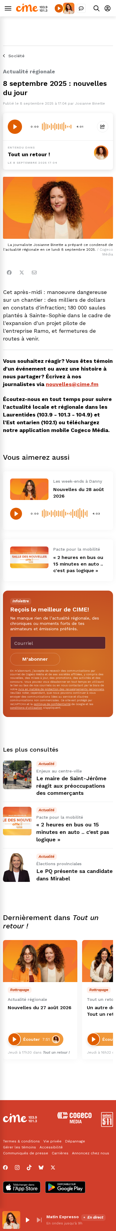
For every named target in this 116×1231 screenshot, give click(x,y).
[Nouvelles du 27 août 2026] (40, 961)
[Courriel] (34, 272)
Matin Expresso (62, 1216)
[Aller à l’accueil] (31, 10)
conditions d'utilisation (26, 707)
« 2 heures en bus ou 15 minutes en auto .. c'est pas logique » (78, 564)
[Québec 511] (107, 1125)
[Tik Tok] (29, 1167)
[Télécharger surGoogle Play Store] (65, 1187)
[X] (53, 1167)
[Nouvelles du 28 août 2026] (29, 489)
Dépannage (75, 1141)
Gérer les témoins (19, 1147)
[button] (27, 1220)
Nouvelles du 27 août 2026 (39, 1007)
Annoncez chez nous (90, 1153)
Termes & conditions (21, 1141)
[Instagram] (17, 1167)
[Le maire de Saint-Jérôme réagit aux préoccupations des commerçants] (17, 775)
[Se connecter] (107, 8)
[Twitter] (21, 272)
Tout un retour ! (29, 154)
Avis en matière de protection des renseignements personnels (61, 689)
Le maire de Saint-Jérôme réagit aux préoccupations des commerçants (71, 785)
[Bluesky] (41, 1167)
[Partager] (102, 126)
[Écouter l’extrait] (15, 127)
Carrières (60, 1153)
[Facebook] (9, 272)
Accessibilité (51, 1147)
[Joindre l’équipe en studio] (81, 8)
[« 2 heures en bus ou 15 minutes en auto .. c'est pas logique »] (29, 557)
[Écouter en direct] (59, 8)
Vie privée (52, 1141)
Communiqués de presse (25, 1153)
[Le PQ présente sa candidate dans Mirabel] (17, 867)
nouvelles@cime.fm (72, 384)
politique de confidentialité (52, 704)
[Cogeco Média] (74, 1122)
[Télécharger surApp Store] (21, 1187)
